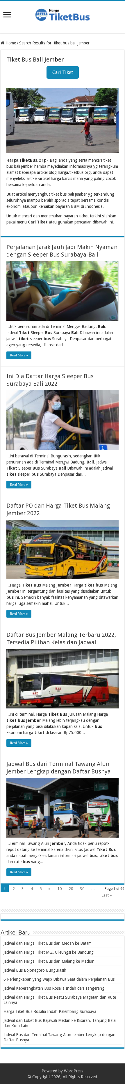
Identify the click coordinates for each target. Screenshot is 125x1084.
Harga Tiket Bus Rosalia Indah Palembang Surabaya (49, 1011)
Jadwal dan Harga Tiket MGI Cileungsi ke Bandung (48, 952)
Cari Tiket (62, 72)
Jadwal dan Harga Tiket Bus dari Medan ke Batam (47, 943)
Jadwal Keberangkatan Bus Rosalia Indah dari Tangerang (53, 988)
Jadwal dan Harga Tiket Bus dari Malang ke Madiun (48, 961)
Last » (106, 895)
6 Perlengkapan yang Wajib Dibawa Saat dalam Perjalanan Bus (59, 979)
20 (71, 888)
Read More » (19, 355)
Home (10, 43)
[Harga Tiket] (62, 14)
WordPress (73, 1071)
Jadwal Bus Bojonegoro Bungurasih (34, 970)
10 (59, 888)
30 (82, 888)
